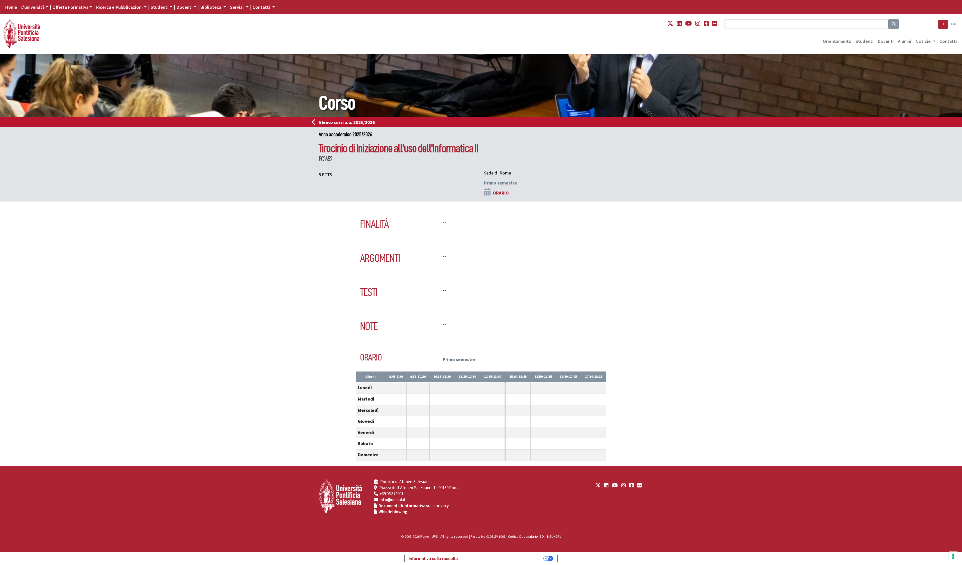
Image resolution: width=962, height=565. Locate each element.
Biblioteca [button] (211, 7)
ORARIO (501, 193)
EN (953, 24)
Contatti (948, 41)
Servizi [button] (237, 7)
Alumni (904, 41)
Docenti (184, 7)
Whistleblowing (393, 512)
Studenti (160, 7)
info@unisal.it (393, 500)
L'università (33, 7)
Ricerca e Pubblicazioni (119, 7)
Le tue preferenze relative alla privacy (503, 558)
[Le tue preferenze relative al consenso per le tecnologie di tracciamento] (953, 556)
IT (943, 24)
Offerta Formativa (70, 7)
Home (11, 7)
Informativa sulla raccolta (433, 558)
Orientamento (837, 41)
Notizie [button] (923, 41)
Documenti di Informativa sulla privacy (414, 506)
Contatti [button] (262, 7)
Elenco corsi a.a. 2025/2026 (347, 122)
